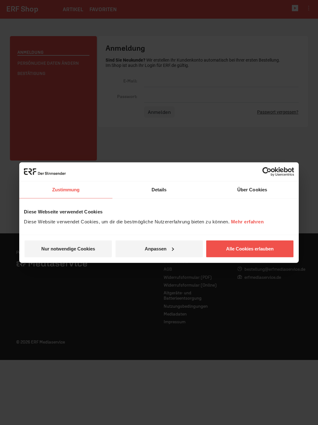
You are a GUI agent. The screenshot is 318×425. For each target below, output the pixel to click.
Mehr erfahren (247, 221)
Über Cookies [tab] (252, 189)
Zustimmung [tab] (66, 189)
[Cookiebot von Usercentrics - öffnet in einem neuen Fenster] (267, 171)
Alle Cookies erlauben (250, 248)
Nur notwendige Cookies (68, 248)
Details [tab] (159, 189)
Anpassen (155, 248)
